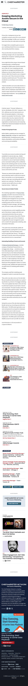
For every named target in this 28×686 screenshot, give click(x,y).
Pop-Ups (5, 530)
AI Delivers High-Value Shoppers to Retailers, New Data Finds (17, 348)
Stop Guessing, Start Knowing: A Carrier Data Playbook (12, 415)
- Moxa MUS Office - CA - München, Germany (14, 463)
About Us (17, 653)
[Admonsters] (8, 560)
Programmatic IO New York (13, 433)
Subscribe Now (13, 503)
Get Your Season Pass (9, 438)
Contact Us (4, 655)
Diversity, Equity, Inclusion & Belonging (12, 658)
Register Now (6, 419)
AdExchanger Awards (11, 443)
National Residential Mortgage (10, 245)
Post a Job (7, 487)
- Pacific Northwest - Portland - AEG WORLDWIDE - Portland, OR (11, 475)
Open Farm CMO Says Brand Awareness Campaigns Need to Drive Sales (16, 359)
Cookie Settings (13, 655)
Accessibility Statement (18, 656)
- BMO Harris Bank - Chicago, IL (13, 469)
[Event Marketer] (8, 536)
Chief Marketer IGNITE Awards (11, 425)
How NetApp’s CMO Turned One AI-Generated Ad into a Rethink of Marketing (16, 379)
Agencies (5, 13)
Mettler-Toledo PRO (6, 135)
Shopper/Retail (14, 345)
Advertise (4, 653)
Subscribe (11, 653)
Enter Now (5, 428)
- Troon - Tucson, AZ (12, 481)
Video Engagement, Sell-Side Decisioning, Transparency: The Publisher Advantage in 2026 (14, 557)
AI (10, 375)
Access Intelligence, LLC (13, 676)
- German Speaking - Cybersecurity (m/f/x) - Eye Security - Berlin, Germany (14, 456)
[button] (2, 2)
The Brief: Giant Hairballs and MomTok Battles (14, 533)
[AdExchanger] (7, 645)
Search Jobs (17, 487)
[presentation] (6, 348)
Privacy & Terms (5, 656)
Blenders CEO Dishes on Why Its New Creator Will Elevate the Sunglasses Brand (17, 369)
